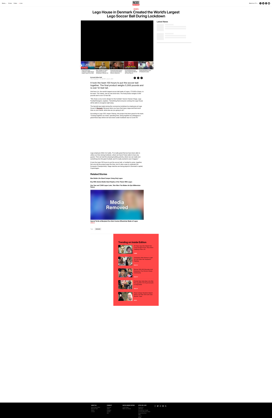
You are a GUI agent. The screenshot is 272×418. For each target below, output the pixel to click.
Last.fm (140, 416)
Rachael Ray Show (142, 413)
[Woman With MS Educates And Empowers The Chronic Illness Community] (136, 272)
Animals (92, 223)
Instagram (109, 410)
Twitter (108, 408)
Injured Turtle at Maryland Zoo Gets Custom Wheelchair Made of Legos (114, 221)
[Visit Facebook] (155, 406)
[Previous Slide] (81, 65)
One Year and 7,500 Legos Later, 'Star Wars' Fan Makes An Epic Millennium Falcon (115, 186)
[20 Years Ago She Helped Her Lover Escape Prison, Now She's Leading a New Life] (136, 249)
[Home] (136, 3)
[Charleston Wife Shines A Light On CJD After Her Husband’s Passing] (136, 261)
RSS (108, 413)
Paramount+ (141, 407)
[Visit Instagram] (160, 406)
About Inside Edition (95, 407)
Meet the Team (94, 408)
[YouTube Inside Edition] (269, 3)
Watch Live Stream (127, 408)
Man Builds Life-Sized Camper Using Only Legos (106, 178)
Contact (93, 411)
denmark (98, 229)
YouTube (108, 411)
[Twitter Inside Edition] (263, 3)
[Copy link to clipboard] (141, 78)
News (3, 3)
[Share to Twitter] (138, 78)
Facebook (109, 407)
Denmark (100, 108)
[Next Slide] (153, 65)
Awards (92, 410)
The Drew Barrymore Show (144, 411)
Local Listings (126, 407)
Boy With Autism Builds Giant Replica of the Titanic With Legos (111, 182)
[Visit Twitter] (158, 406)
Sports (136, 9)
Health (136, 265)
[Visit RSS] (165, 406)
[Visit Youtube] (163, 406)
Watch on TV (253, 3)
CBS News (140, 408)
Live (21, 3)
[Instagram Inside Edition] (266, 3)
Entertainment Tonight (143, 410)
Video (15, 3)
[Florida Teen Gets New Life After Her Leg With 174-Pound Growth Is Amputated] (136, 284)
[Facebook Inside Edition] (260, 3)
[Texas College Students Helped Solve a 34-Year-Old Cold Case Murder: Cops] (136, 296)
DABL (139, 414)
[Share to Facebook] (135, 78)
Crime (10, 3)
